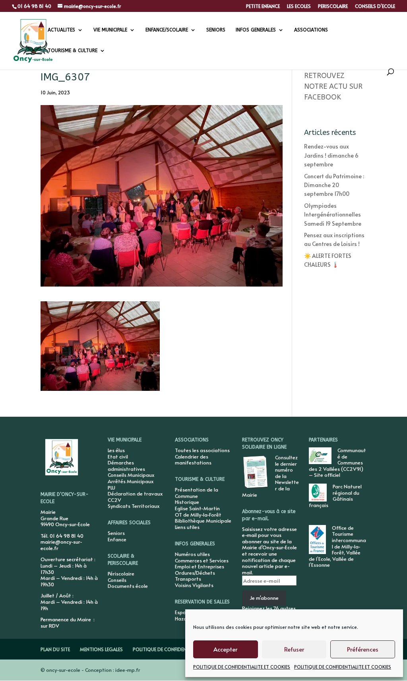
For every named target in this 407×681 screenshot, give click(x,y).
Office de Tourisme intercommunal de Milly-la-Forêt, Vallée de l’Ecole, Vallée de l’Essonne (337, 546)
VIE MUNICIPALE (110, 30)
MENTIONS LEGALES (101, 649)
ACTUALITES (61, 30)
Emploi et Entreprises (199, 566)
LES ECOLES (299, 6)
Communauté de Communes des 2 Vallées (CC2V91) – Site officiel (337, 462)
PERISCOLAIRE (333, 6)
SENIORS (215, 30)
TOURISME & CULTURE (72, 50)
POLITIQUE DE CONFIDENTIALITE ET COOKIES (241, 666)
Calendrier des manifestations (193, 459)
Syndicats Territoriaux (133, 505)
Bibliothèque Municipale (203, 520)
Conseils (117, 579)
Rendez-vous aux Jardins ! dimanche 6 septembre (331, 155)
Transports (188, 578)
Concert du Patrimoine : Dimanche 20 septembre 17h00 (334, 185)
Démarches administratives (126, 465)
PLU (111, 487)
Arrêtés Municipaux (130, 481)
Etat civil (118, 456)
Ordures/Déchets (195, 572)
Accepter (225, 649)
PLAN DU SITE (55, 649)
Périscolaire (121, 573)
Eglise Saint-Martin (197, 508)
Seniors (116, 533)
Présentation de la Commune (196, 493)
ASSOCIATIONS (311, 30)
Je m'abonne (264, 597)
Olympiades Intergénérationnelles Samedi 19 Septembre (332, 214)
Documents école (128, 585)
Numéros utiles (192, 554)
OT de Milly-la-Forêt (198, 514)
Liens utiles (187, 527)
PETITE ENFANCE (263, 6)
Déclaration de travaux (135, 493)
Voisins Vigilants (194, 585)
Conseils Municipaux (131, 474)
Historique (187, 501)
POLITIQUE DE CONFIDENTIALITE (167, 649)
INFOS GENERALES (256, 30)
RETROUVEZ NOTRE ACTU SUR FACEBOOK (333, 86)
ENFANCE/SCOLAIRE (166, 30)
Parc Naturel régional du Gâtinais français (335, 496)
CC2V (114, 499)
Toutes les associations (202, 450)
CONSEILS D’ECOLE (375, 6)
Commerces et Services (202, 560)
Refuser (294, 649)
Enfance (117, 539)
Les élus (116, 450)
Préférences (362, 649)
